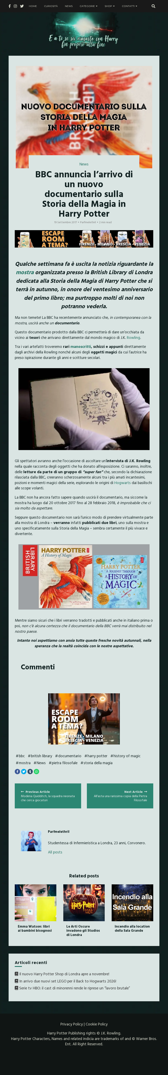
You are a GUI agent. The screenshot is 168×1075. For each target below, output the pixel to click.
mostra (25, 272)
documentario (69, 756)
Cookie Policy (97, 1024)
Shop (108, 6)
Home (33, 6)
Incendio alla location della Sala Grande (132, 928)
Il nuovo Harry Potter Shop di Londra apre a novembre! (64, 974)
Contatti (128, 6)
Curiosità (51, 6)
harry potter (97, 756)
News (69, 6)
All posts (55, 852)
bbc (22, 756)
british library (41, 756)
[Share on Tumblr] (30, 771)
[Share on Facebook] (17, 771)
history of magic (127, 756)
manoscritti (80, 346)
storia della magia (98, 763)
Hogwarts (123, 482)
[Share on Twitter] (23, 771)
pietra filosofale (64, 763)
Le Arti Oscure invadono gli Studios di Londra (83, 930)
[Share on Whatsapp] (36, 771)
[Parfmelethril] (31, 841)
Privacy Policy (71, 1024)
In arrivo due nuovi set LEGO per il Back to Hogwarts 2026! (67, 981)
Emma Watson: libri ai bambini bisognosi (35, 928)
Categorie (87, 6)
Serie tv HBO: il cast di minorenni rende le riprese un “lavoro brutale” (74, 988)
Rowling (133, 337)
